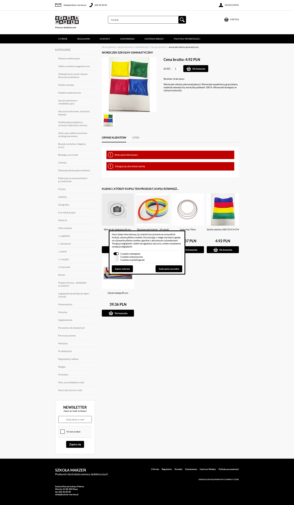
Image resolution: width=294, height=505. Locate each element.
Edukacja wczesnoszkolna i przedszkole (72, 180)
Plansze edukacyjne (69, 58)
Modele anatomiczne (69, 92)
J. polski (62, 251)
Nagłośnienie (65, 319)
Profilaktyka (65, 351)
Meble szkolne (66, 84)
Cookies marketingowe (132, 259)
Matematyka (65, 304)
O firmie (62, 38)
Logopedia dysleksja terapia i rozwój (73, 295)
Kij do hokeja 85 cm (118, 292)
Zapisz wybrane (122, 268)
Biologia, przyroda (68, 154)
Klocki (61, 274)
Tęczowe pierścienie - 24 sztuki (153, 229)
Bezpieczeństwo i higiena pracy (72, 145)
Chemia (62, 162)
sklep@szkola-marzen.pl (75, 5)
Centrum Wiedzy (154, 38)
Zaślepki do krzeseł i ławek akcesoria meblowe (73, 75)
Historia (62, 220)
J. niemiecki (64, 243)
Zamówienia (127, 38)
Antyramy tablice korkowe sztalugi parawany (72, 134)
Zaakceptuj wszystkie (169, 268)
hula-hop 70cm (188, 229)
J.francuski (64, 266)
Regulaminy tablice (68, 358)
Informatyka (65, 228)
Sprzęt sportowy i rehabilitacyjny (68, 102)
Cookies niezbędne (130, 253)
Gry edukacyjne (67, 212)
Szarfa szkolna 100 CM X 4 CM (223, 229)
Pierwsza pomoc (67, 335)
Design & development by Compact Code (219, 479)
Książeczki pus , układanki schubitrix (72, 284)
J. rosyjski (63, 259)
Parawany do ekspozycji (71, 327)
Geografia (63, 204)
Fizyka (61, 189)
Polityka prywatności (187, 38)
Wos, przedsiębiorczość (71, 382)
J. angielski (64, 235)
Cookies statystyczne (131, 256)
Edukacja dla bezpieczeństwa (74, 170)
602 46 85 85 (101, 5)
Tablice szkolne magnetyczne (74, 66)
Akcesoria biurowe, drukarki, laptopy (74, 113)
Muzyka (62, 312)
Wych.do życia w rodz (70, 390)
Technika (63, 374)
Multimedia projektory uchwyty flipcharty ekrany (72, 124)
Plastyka (63, 343)
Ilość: (167, 68)
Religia (61, 366)
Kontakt (105, 38)
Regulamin (83, 38)
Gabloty (62, 196)
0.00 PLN (234, 19)
